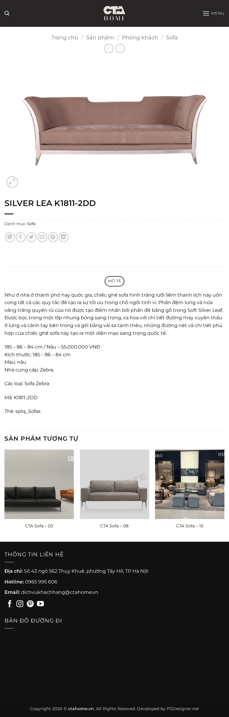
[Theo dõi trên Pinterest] (30, 604)
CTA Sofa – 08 (114, 526)
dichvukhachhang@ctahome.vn (59, 592)
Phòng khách (140, 37)
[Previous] (4, 495)
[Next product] (108, 48)
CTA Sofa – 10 (189, 526)
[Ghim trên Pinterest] (53, 237)
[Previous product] (120, 48)
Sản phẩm (100, 37)
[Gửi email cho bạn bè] (42, 237)
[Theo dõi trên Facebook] (9, 604)
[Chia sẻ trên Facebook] (21, 237)
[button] (6, 13)
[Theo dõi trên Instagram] (19, 604)
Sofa (172, 37)
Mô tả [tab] (114, 281)
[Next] (224, 495)
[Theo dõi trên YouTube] (40, 604)
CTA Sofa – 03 (39, 526)
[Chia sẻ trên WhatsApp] (10, 237)
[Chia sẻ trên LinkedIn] (64, 237)
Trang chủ (64, 37)
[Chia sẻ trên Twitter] (31, 237)
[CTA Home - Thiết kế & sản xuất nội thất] (114, 13)
